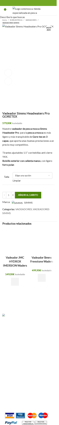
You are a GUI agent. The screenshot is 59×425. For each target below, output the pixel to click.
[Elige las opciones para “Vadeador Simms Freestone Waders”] (42, 278)
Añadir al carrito (28, 195)
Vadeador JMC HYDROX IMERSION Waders (15, 261)
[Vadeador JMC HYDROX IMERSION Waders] (15, 241)
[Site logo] (28, 10)
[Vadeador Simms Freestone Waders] (41, 241)
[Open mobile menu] (53, 11)
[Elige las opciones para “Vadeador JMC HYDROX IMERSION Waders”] (15, 282)
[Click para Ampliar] (8, 81)
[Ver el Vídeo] (8, 72)
